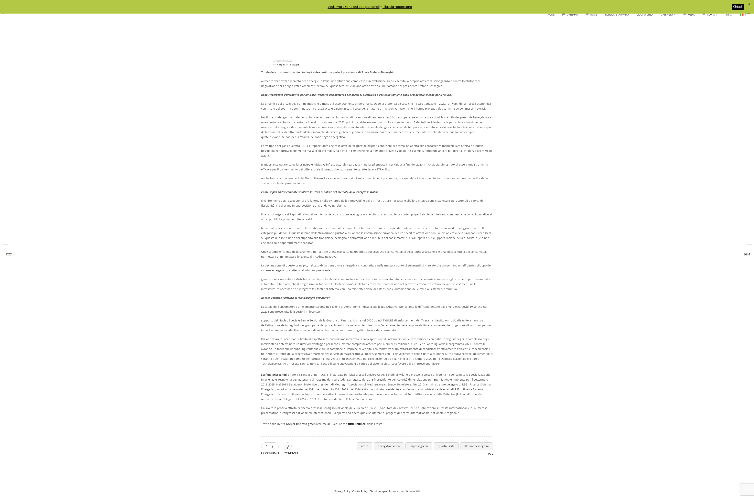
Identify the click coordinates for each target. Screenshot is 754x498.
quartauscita (446, 446)
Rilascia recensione (397, 7)
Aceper (281, 65)
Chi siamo (572, 14)
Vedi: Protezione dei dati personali (354, 7)
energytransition (389, 446)
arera (364, 446)
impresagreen (419, 446)
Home (551, 14)
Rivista (728, 14)
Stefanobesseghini (476, 446)
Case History (668, 14)
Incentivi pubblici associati (404, 491)
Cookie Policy (360, 491)
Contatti (712, 14)
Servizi (593, 14)
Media (691, 14)
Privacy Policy (342, 491)
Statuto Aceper (378, 491)
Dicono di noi (645, 14)
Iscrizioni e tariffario (617, 14)
